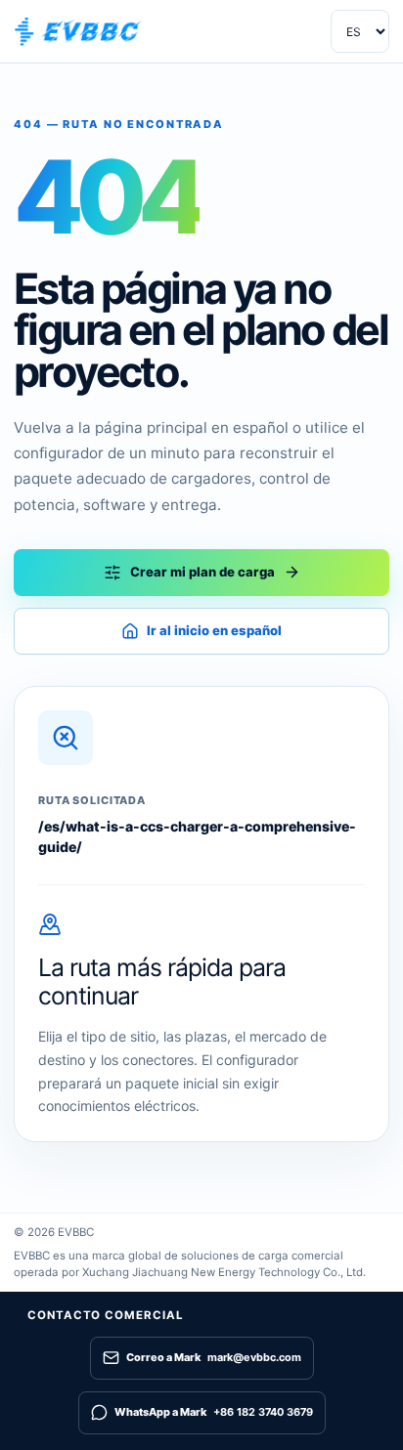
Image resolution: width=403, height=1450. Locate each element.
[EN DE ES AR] (360, 31)
